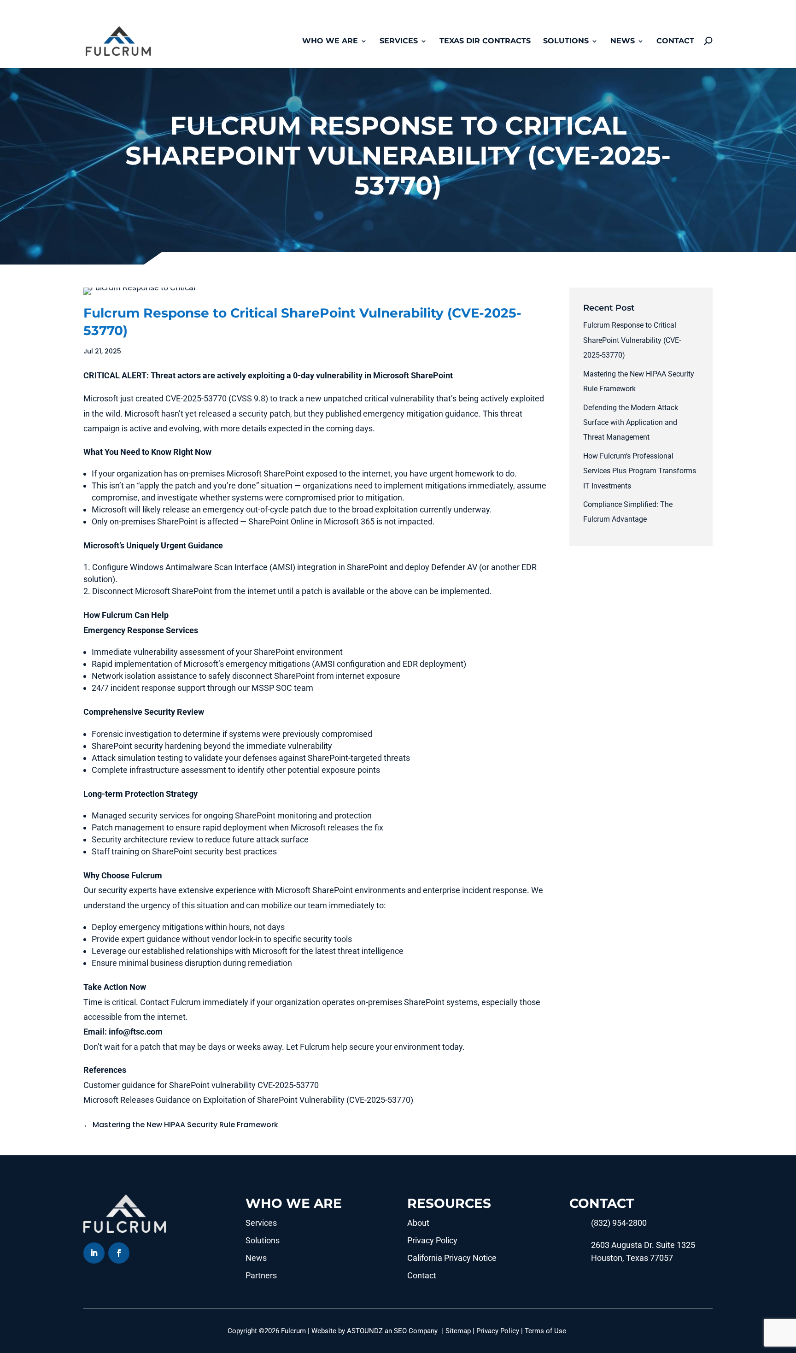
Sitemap (458, 1334)
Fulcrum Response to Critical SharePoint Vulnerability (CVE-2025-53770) (632, 343)
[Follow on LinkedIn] (94, 1256)
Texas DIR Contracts (485, 27)
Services (399, 27)
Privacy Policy (497, 1334)
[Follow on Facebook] (118, 1256)
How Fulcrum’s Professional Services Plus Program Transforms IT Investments (639, 474)
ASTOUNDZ (365, 1334)
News (622, 27)
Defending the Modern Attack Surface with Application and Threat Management (630, 425)
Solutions (566, 27)
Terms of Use (545, 1334)
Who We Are (330, 27)
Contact (675, 27)
